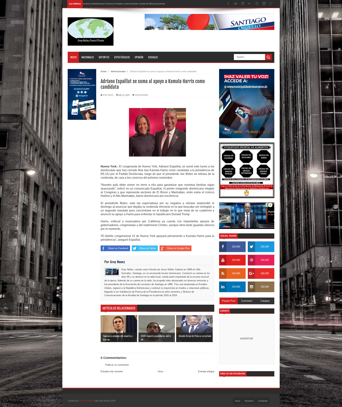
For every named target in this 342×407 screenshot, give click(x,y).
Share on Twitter (147, 248)
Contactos (263, 401)
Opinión (139, 57)
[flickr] (249, 4)
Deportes (104, 57)
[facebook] (228, 4)
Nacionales (87, 57)
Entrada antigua (206, 371)
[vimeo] (242, 4)
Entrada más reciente (112, 371)
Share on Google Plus (178, 248)
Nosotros (249, 401)
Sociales (153, 57)
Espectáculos (122, 57)
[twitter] (235, 4)
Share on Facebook (118, 248)
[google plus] (271, 4)
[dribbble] (256, 4)
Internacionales (141, 95)
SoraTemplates (86, 401)
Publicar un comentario (117, 365)
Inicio (73, 57)
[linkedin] (264, 4)
